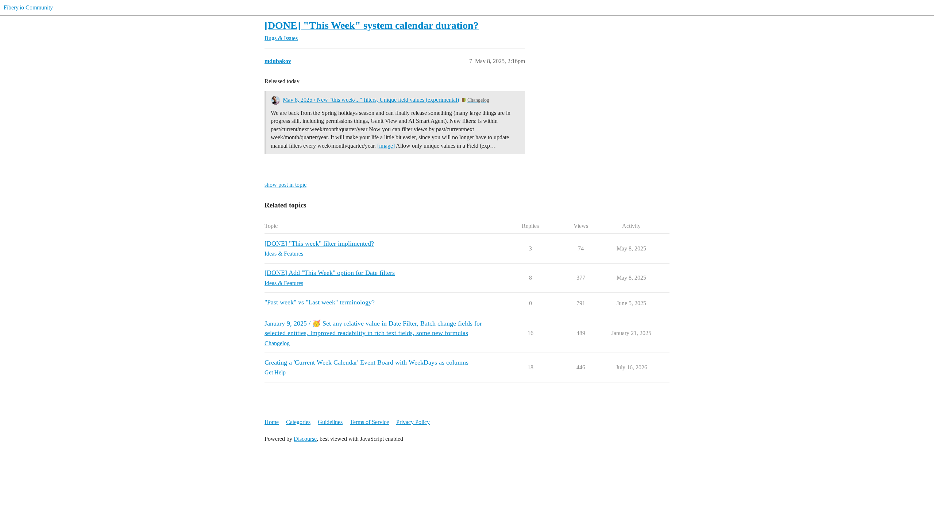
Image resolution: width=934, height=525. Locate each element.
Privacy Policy (413, 422)
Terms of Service (369, 422)
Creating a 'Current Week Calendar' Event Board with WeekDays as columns (366, 362)
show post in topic (285, 185)
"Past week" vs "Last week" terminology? (320, 302)
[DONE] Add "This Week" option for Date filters (330, 272)
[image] (386, 146)
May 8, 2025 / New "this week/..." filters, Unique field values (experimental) (371, 100)
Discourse (305, 439)
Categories (298, 422)
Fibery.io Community (28, 7)
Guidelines (330, 422)
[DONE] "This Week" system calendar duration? (372, 25)
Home (272, 422)
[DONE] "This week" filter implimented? (319, 243)
